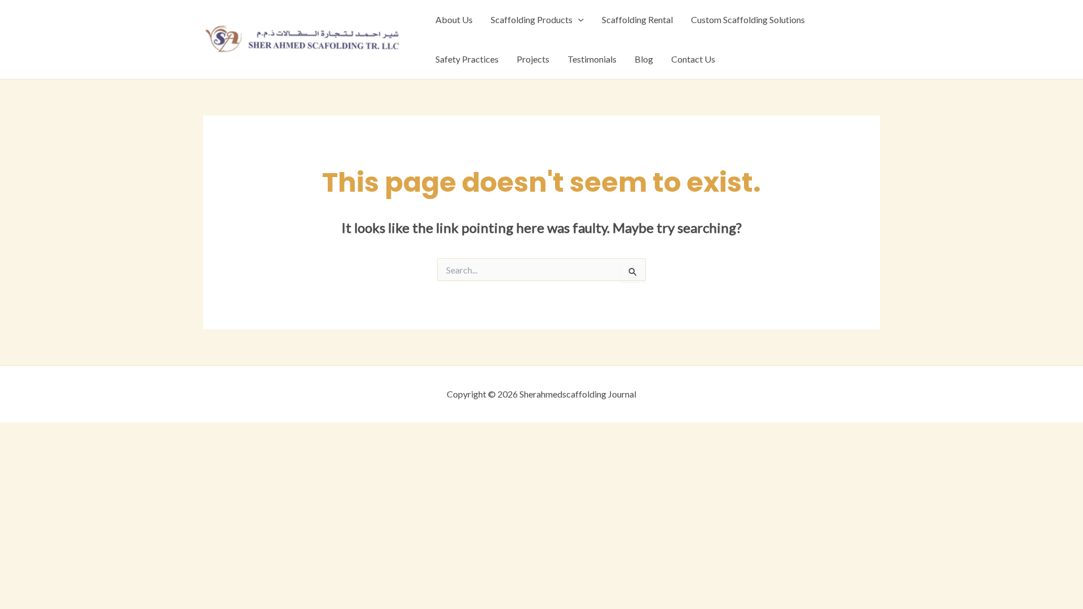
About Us (454, 19)
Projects (533, 59)
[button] (578, 19)
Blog (644, 59)
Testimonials (592, 59)
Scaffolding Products (532, 19)
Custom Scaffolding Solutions (748, 19)
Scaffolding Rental (637, 19)
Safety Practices (467, 59)
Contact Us (693, 59)
